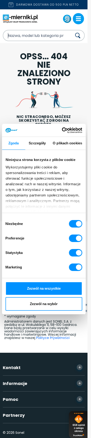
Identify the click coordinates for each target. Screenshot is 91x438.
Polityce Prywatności (53, 337)
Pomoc (42, 399)
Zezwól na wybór (44, 304)
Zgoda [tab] (13, 143)
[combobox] (33, 35)
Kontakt (42, 367)
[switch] (75, 238)
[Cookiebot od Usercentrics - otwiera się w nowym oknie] (62, 130)
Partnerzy (42, 415)
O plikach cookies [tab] (67, 143)
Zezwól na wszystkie (44, 288)
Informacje (42, 383)
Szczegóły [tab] (37, 143)
